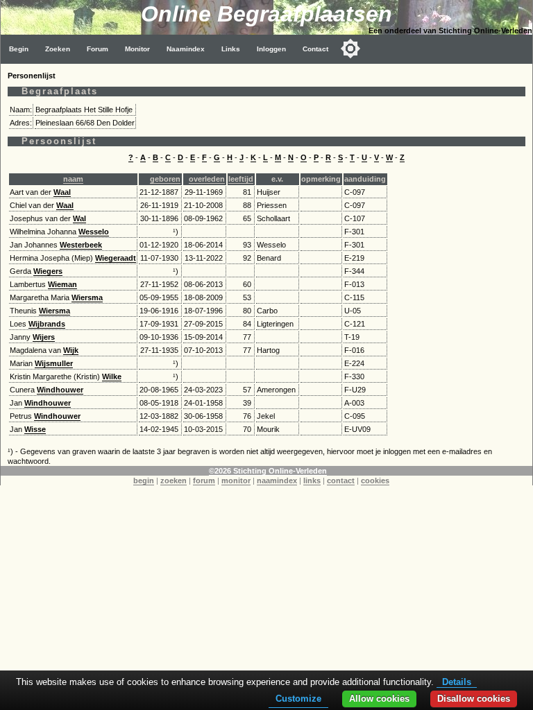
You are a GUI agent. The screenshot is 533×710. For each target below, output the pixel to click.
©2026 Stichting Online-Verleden (268, 471)
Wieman (62, 284)
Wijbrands (46, 324)
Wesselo (93, 231)
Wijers (44, 337)
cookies (375, 480)
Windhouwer (60, 390)
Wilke (111, 376)
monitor (236, 480)
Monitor (137, 49)
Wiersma (87, 297)
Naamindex (186, 49)
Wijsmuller (54, 363)
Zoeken (57, 49)
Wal (79, 218)
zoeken (173, 480)
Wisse (35, 429)
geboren (165, 179)
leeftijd (240, 179)
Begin (18, 49)
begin (143, 480)
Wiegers (47, 271)
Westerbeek (81, 245)
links (312, 480)
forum (204, 480)
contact (341, 480)
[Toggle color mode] (350, 48)
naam (73, 179)
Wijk (70, 350)
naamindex (277, 480)
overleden (207, 179)
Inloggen (271, 49)
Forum (97, 49)
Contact (315, 49)
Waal (62, 192)
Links (230, 49)
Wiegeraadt (115, 258)
